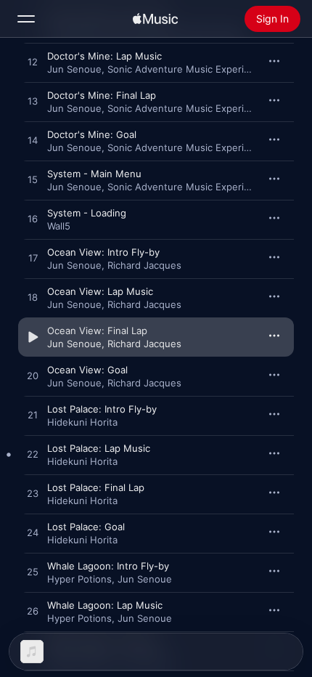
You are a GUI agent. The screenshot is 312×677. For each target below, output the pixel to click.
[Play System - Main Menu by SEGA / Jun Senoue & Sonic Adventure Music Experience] (32, 180)
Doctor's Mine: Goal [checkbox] (91, 134)
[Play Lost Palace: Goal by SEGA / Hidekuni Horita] (32, 533)
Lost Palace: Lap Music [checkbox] (98, 448)
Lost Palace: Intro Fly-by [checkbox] (102, 409)
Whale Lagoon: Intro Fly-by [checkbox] (108, 566)
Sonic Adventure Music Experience (186, 69)
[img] (155, 18)
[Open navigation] (26, 19)
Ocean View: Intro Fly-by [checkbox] (103, 252)
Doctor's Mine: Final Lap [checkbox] (101, 95)
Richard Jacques (144, 265)
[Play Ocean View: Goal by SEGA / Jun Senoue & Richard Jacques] (32, 376)
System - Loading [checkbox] (86, 213)
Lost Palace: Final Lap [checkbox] (95, 487)
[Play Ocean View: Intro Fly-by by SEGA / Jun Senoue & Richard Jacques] (32, 258)
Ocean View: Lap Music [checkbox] (100, 291)
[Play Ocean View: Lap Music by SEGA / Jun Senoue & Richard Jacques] (32, 297)
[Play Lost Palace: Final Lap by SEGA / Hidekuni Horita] (32, 493)
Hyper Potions (79, 579)
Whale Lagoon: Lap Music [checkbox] (105, 605)
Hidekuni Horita (82, 422)
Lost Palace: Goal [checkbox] (86, 526)
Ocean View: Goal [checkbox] (87, 370)
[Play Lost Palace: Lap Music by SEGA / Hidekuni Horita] (32, 454)
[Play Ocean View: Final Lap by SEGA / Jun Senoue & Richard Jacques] (32, 337)
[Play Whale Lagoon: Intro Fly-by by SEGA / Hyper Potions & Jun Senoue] (32, 572)
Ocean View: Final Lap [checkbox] (97, 330)
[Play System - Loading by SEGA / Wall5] (32, 219)
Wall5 (58, 226)
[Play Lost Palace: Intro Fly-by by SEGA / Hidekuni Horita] (32, 415)
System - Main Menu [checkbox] (94, 173)
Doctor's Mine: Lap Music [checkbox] (104, 56)
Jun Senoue (74, 69)
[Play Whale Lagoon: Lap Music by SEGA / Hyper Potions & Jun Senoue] (32, 611)
